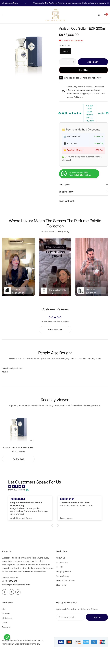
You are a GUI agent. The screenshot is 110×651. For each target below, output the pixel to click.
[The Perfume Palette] (55, 15)
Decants (6, 627)
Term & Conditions (65, 580)
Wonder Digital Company (27, 643)
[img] (56, 486)
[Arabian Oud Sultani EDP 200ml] (18, 428)
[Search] (99, 15)
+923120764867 (9, 581)
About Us (60, 557)
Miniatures (7, 618)
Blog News (61, 584)
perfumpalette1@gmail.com (16, 584)
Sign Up (96, 617)
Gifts (4, 622)
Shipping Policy (63, 571)
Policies (59, 566)
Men (4, 609)
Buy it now (83, 70)
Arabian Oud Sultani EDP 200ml (18, 447)
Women (6, 613)
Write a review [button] (55, 329)
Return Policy (62, 575)
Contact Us (62, 562)
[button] (53, 525)
